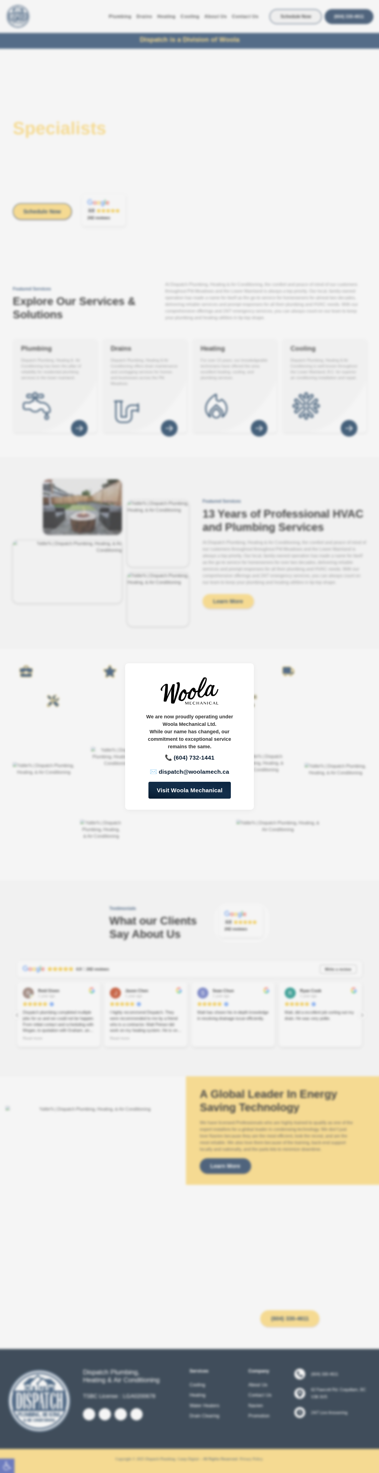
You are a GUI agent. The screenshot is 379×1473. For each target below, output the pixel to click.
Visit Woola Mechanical (190, 790)
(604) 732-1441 (194, 757)
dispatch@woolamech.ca (194, 771)
